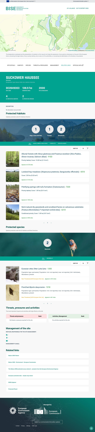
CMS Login (34, 425)
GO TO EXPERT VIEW (82, 8)
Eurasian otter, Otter (37, 269)
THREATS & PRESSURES (40, 65)
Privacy (23, 425)
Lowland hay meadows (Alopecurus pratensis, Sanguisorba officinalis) (53, 172)
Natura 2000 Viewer (13, 355)
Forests (53, 143)
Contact (17, 425)
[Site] (36, 8)
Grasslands (62, 143)
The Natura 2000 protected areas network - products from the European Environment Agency (33, 369)
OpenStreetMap (73, 50)
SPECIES (28, 65)
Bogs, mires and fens (40, 143)
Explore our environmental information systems (47, 422)
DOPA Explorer (12, 382)
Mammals (50, 258)
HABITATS (20, 65)
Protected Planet (12, 389)
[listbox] (21, 1)
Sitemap (28, 425)
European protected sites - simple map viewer (20, 375)
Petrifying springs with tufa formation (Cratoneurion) (46, 187)
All (30, 143)
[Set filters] (87, 148)
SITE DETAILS (11, 65)
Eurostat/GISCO (90, 50)
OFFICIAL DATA (77, 65)
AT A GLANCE (71, 8)
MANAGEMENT (54, 65)
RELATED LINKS (66, 65)
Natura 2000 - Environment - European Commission (22, 362)
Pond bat (36, 287)
